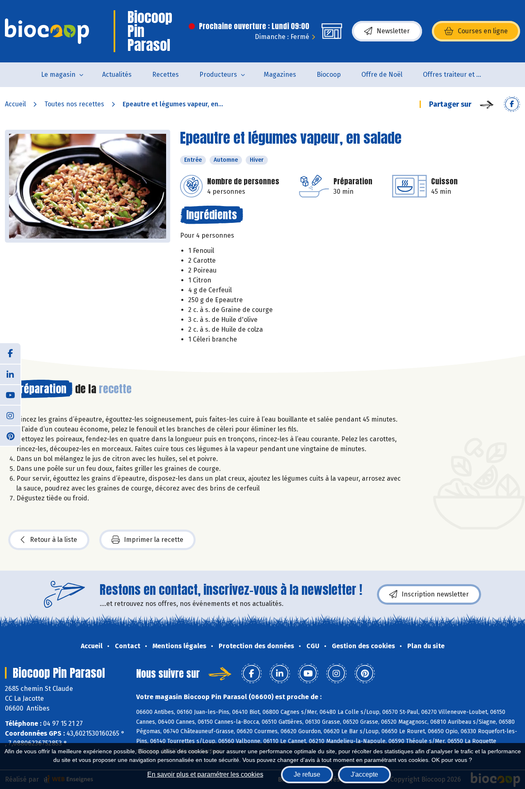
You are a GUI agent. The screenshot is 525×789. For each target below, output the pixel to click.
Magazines (280, 74)
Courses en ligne (483, 31)
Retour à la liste (53, 540)
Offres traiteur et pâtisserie (459, 74)
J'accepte (364, 774)
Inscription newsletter (435, 594)
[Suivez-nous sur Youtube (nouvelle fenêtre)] (10, 394)
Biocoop (329, 74)
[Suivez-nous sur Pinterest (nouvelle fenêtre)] (10, 435)
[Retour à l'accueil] (47, 31)
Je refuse (307, 774)
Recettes (165, 74)
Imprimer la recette (153, 540)
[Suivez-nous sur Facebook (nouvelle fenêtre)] (10, 353)
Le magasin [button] (58, 74)
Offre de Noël (381, 74)
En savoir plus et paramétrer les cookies (205, 774)
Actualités (117, 74)
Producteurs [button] (218, 74)
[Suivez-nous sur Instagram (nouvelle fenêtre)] (10, 415)
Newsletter (393, 31)
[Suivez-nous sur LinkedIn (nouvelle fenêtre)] (10, 374)
